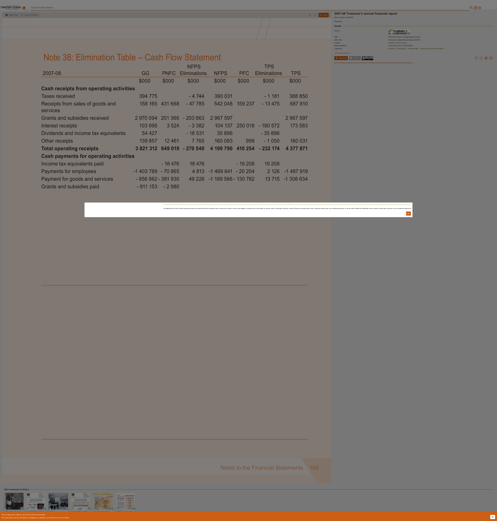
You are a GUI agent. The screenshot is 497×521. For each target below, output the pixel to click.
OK (408, 213)
